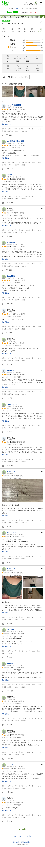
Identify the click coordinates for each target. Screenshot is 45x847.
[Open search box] (4, 77)
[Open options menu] (42, 105)
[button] (7, 91)
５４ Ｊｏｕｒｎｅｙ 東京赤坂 (13, 23)
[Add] (40, 22)
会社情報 (16, 842)
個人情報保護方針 (26, 842)
